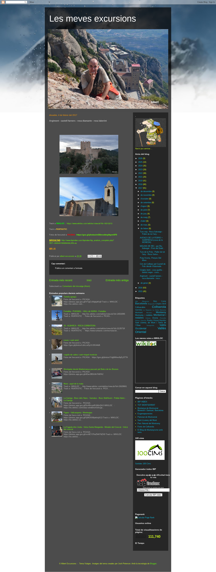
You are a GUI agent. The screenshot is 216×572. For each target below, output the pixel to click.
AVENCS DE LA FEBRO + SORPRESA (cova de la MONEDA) (151, 240)
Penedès (163, 318)
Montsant (139, 312)
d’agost (144, 206)
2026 (140, 158)
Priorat (156, 320)
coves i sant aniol (71, 340)
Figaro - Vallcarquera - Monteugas (78, 412)
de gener (145, 283)
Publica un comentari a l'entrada (68, 268)
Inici (89, 280)
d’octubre (145, 199)
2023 (140, 169)
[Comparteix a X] (94, 256)
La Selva (156, 310)
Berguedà (151, 304)
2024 (140, 166)
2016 (140, 288)
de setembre (146, 202)
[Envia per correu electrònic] (89, 256)
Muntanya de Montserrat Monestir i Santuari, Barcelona (150, 409)
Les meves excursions (92, 18)
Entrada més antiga (117, 280)
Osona (155, 318)
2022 (140, 173)
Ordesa (147, 318)
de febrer (145, 228)
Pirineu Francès (140, 320)
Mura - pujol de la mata (73, 384)
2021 (140, 177)
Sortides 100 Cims (143, 463)
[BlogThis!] (91, 256)
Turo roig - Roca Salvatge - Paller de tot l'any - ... (151, 233)
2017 (140, 188)
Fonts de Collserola (146, 427)
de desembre (146, 191)
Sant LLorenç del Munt (147, 420)
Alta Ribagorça (142, 301)
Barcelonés (141, 303)
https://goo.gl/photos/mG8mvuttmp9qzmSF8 (96, 234)
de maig (144, 217)
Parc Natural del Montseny (149, 423)
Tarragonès (150, 325)
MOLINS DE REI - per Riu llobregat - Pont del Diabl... (152, 247)
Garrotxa (138, 310)
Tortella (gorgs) (70, 297)
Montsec (149, 312)
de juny (144, 214)
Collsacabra (140, 307)
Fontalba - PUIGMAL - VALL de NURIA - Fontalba (85, 311)
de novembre (146, 195)
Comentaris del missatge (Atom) (76, 286)
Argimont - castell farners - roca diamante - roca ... (151, 277)
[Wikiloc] (146, 345)
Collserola (159, 306)
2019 (140, 181)
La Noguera (147, 310)
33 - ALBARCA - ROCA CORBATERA (80, 326)
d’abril (143, 221)
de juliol (144, 210)
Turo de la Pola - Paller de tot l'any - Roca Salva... (152, 253)
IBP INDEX (142, 402)
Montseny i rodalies (144, 315)
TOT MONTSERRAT (146, 405)
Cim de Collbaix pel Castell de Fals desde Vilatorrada (152, 265)
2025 (140, 162)
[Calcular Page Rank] (144, 517)
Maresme (163, 310)
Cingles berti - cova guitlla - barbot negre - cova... (151, 271)
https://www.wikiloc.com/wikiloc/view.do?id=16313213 (89, 223)
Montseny (161, 312)
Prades (150, 320)
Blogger (153, 563)
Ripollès (162, 320)
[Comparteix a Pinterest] (100, 256)
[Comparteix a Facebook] (97, 256)
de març (144, 225)
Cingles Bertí (160, 304)
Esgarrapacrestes (145, 414)
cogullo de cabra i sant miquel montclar (80, 355)
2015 (140, 291)
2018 (140, 184)
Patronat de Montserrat (147, 417)
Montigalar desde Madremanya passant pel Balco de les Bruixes (91, 369)
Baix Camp (159, 301)
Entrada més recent (60, 280)
